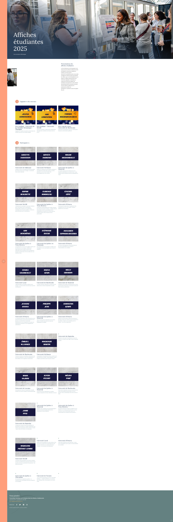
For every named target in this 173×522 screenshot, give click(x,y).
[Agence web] (171, 520)
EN (170, 3)
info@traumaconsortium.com (17, 501)
